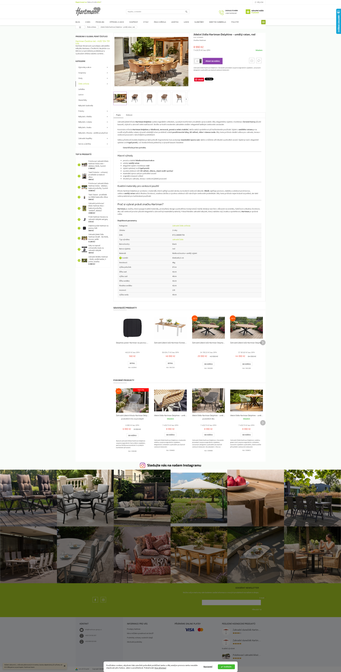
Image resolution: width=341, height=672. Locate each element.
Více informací (160, 668)
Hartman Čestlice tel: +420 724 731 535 (93, 42)
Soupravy (82, 73)
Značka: (199, 40)
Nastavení (208, 666)
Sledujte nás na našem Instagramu (174, 465)
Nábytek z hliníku (85, 116)
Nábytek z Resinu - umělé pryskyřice (92, 133)
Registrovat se (81, 2)
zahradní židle (177, 239)
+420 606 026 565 (90, 641)
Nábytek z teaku (84, 127)
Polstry (81, 111)
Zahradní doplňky (85, 138)
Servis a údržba (84, 144)
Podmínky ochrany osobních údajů (140, 638)
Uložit (200, 79)
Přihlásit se (257, 609)
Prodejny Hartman (133, 629)
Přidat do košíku (213, 61)
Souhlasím (228, 666)
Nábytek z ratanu (85, 122)
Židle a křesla (83, 83)
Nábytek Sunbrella (85, 105)
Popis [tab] (118, 115)
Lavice (80, 94)
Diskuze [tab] (129, 115)
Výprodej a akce (84, 67)
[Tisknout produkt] (251, 60)
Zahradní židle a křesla (181, 225)
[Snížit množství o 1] (201, 62)
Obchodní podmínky (134, 642)
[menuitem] (78, 22)
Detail (132, 363)
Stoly (80, 78)
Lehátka (81, 89)
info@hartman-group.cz (93, 629)
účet (99, 2)
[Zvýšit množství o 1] (201, 60)
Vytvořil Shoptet (84, 669)
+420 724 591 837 (90, 635)
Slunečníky (82, 100)
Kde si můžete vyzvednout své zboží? (140, 633)
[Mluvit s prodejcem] (259, 60)
